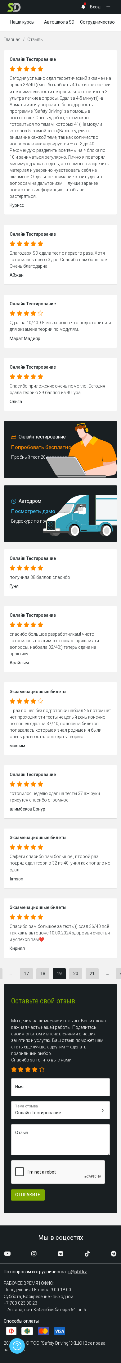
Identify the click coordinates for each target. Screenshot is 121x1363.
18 (42, 973)
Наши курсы (22, 22)
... (11, 973)
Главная (12, 39)
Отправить (28, 1194)
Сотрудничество (97, 22)
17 (26, 973)
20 (75, 973)
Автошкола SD (59, 22)
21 (92, 973)
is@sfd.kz (77, 1271)
